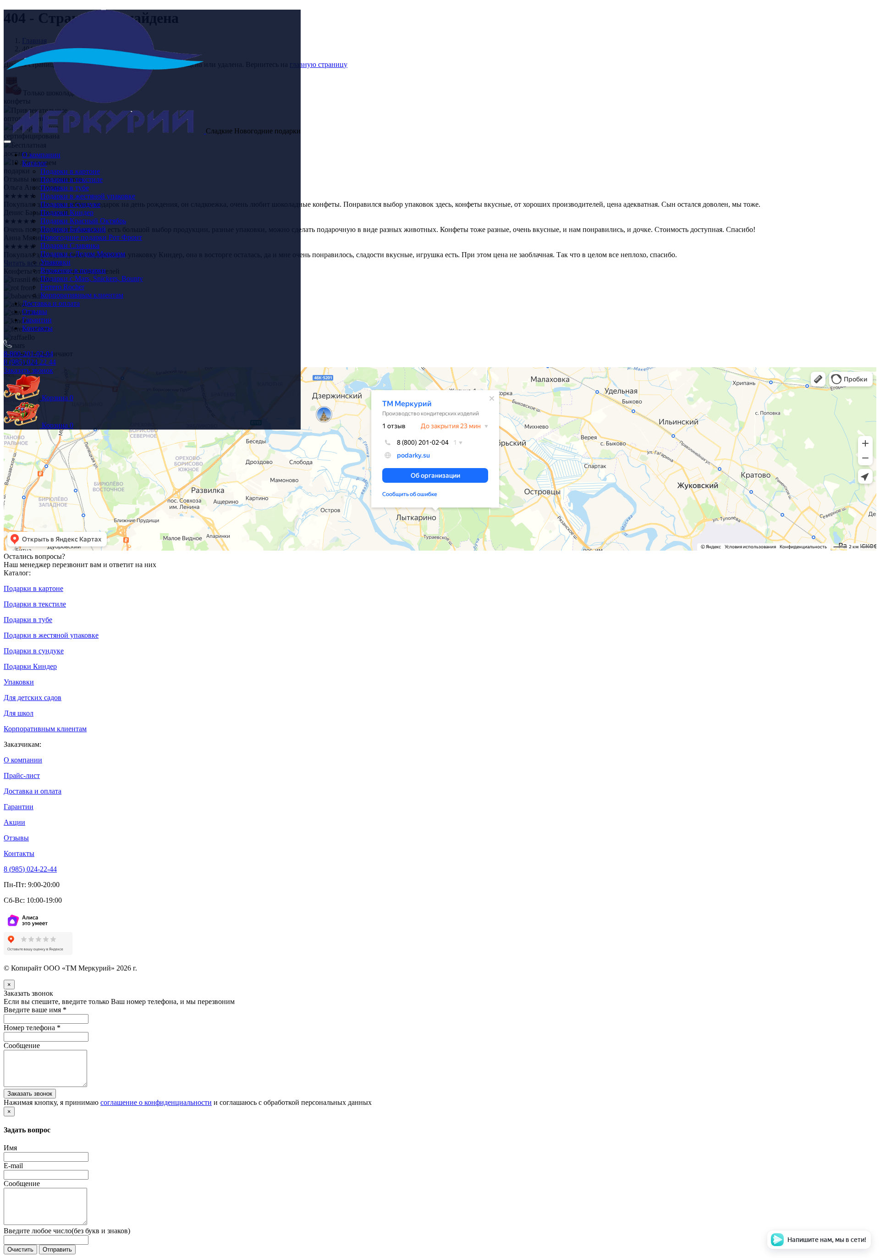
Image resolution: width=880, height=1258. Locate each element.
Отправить (57, 1249)
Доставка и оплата (51, 303)
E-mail (13, 1166)
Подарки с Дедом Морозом (82, 254)
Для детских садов (32, 697)
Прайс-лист (22, 775)
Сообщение (22, 1045)
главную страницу (318, 64)
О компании (41, 155)
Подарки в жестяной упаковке (87, 196)
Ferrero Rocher (62, 287)
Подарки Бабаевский (73, 229)
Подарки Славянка (69, 245)
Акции (14, 822)
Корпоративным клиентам (81, 295)
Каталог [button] (34, 163)
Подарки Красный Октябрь (83, 221)
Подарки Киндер (67, 212)
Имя (10, 1148)
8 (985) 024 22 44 (30, 362)
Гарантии (37, 320)
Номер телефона (32, 1028)
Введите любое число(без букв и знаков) (67, 1231)
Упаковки (55, 262)
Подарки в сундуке (70, 204)
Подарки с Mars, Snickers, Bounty (91, 278)
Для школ (18, 713)
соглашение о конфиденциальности (156, 1102)
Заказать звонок (28, 370)
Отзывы (34, 311)
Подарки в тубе (64, 188)
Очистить (20, 1249)
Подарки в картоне (70, 171)
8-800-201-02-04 (28, 354)
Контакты (37, 328)
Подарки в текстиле (71, 179)
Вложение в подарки (73, 270)
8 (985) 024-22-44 (30, 869)
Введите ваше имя (35, 1010)
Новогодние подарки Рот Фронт (91, 237)
